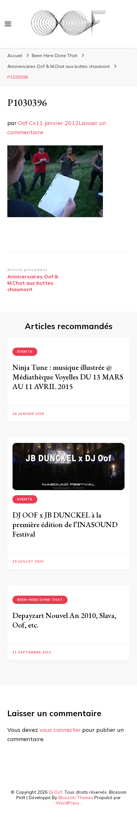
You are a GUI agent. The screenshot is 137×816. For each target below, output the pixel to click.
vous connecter (60, 729)
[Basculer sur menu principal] (8, 24)
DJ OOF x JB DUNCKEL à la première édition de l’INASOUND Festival (65, 524)
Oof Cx (27, 123)
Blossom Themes (75, 797)
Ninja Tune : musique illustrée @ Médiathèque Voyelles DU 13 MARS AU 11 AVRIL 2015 (67, 376)
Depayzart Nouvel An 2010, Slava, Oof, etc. (64, 620)
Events (24, 351)
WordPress (67, 803)
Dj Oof (55, 792)
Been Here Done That (54, 55)
